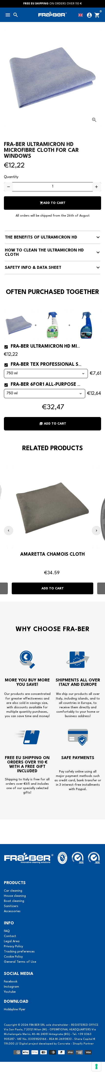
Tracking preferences (19, 951)
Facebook (10, 981)
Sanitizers (11, 906)
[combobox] (81, 14)
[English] (81, 14)
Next (96, 530)
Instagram (11, 986)
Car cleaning (13, 890)
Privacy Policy (13, 946)
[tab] (52, 237)
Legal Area (12, 941)
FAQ (7, 931)
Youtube (10, 991)
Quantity (11, 177)
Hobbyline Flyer (14, 1009)
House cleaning (15, 896)
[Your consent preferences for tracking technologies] (96, 1066)
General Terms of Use (20, 961)
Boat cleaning (14, 901)
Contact (10, 936)
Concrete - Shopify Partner (76, 1044)
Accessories (12, 911)
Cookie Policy (13, 956)
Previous (8, 530)
